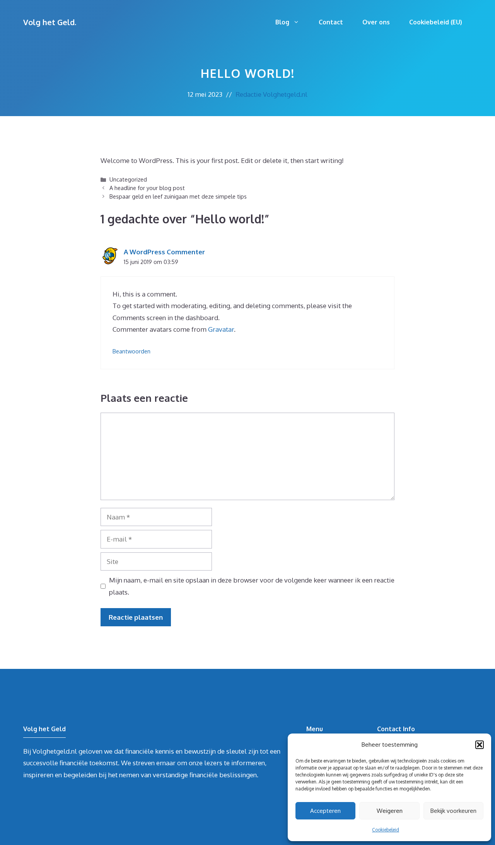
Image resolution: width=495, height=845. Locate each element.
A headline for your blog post (147, 187)
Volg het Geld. (49, 22)
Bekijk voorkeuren (453, 810)
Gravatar (221, 329)
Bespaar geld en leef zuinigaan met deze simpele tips (178, 196)
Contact (331, 22)
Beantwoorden (131, 351)
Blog (282, 22)
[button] (479, 745)
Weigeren (390, 810)
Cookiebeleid (385, 830)
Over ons (376, 22)
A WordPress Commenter (164, 252)
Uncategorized (128, 179)
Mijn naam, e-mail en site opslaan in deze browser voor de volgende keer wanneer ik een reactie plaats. (251, 586)
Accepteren (325, 810)
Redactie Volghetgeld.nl (271, 94)
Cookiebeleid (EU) (435, 22)
